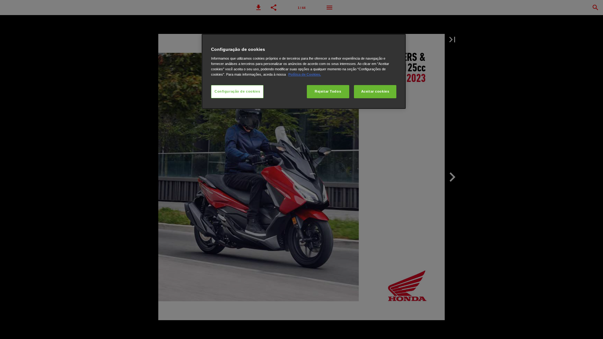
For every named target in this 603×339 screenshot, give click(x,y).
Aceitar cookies (375, 91)
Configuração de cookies (237, 91)
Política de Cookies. (304, 74)
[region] (304, 71)
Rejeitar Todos (328, 91)
